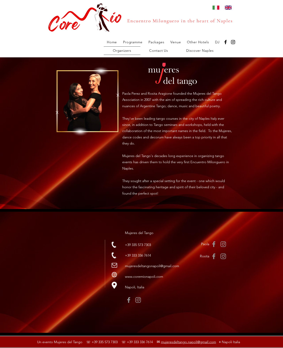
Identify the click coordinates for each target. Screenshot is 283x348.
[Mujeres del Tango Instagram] (138, 300)
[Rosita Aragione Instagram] (223, 256)
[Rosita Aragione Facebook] (214, 256)
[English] (228, 7)
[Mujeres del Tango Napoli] (225, 42)
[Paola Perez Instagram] (223, 244)
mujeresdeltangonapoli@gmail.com (152, 266)
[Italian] (216, 7)
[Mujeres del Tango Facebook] (128, 300)
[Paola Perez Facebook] (214, 244)
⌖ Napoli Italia (228, 342)
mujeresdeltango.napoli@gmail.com (188, 342)
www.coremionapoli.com (144, 276)
